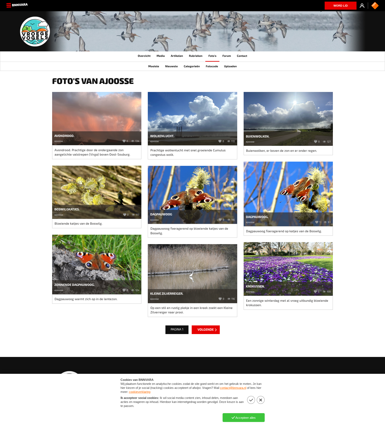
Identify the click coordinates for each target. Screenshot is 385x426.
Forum (226, 55)
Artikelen (177, 55)
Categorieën (192, 66)
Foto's (212, 55)
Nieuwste (171, 66)
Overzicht (144, 55)
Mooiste (153, 66)
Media (161, 55)
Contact (242, 55)
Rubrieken (195, 55)
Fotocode (212, 66)
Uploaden (230, 66)
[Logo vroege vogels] (35, 33)
